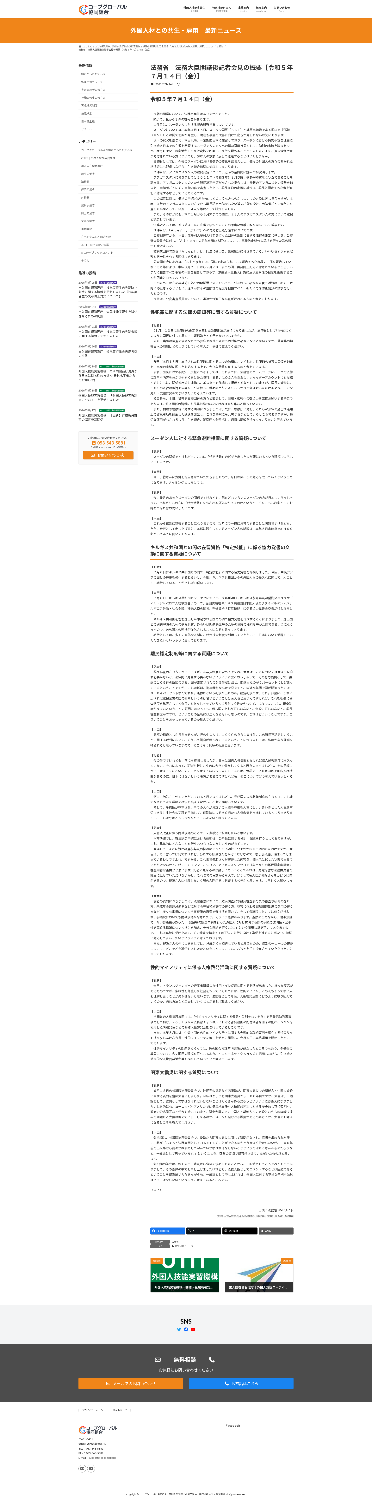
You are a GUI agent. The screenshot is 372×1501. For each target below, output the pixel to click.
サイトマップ (120, 1410)
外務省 (85, 197)
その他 (85, 260)
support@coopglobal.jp (102, 1457)
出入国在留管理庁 (92, 166)
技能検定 (86, 113)
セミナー (86, 129)
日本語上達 (88, 121)
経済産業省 (88, 189)
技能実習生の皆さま (93, 97)
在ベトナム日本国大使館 (96, 236)
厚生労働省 (88, 173)
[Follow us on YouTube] (91, 1468)
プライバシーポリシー (93, 1410)
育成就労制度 (89, 105)
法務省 (175, 1241)
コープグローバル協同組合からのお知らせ (107, 150)
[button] (130, 1383)
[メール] (82, 1468)
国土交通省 (88, 213)
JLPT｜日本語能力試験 (95, 244)
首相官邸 (86, 228)
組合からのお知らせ (93, 74)
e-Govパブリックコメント (97, 252)
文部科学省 (88, 221)
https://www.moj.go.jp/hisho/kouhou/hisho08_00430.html (255, 1215)
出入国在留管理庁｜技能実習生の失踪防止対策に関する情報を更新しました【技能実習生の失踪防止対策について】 (107, 292)
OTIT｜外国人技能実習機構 (98, 158)
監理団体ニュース (184, 1246)
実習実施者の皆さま (93, 89)
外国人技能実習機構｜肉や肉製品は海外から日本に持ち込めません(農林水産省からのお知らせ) (107, 375)
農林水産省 (88, 205)
